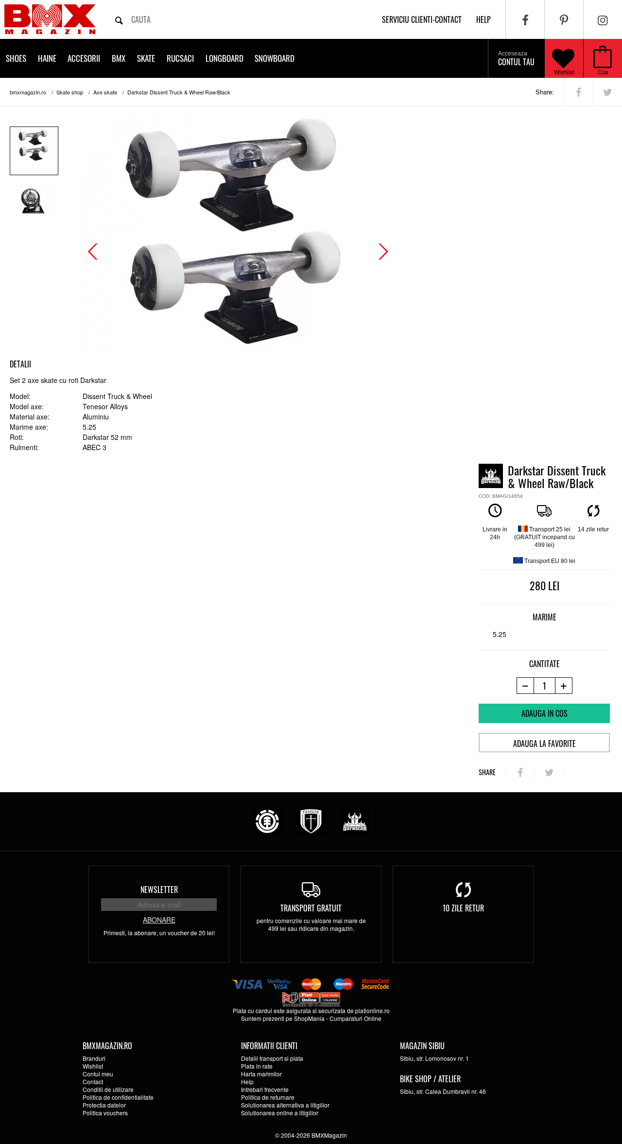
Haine (47, 58)
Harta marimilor (261, 1074)
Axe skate (105, 92)
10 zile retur (463, 908)
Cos (603, 72)
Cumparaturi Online (355, 1018)
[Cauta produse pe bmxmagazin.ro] (119, 19)
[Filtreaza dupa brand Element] (267, 820)
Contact (93, 1081)
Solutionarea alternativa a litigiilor (285, 1105)
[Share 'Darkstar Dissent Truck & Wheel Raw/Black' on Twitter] (607, 92)
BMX (118, 58)
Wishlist (564, 72)
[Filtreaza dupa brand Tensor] (311, 820)
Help (247, 1081)
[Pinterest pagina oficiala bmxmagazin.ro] (564, 19)
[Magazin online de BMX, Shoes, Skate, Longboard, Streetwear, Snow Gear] (50, 19)
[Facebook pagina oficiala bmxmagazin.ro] (525, 19)
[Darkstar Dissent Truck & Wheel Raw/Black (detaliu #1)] (34, 206)
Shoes (16, 58)
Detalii (20, 364)
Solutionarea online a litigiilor (279, 1112)
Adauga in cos (544, 713)
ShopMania (309, 1018)
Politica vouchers (105, 1112)
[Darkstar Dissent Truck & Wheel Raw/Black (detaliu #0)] (34, 151)
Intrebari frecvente (265, 1089)
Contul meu (98, 1074)
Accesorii (84, 58)
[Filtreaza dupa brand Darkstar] (354, 820)
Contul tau (516, 59)
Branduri (94, 1058)
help (483, 19)
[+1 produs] (563, 685)
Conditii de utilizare (108, 1089)
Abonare (159, 920)
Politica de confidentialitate (118, 1097)
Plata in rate (257, 1066)
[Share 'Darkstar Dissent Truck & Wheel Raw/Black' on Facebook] (578, 92)
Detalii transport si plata (272, 1058)
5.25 (499, 634)
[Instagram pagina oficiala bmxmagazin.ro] (603, 19)
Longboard (224, 58)
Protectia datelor (104, 1105)
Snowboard (274, 58)
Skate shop (69, 92)
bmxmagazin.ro (28, 92)
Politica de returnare (267, 1097)
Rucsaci (180, 58)
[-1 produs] (525, 685)
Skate (146, 58)
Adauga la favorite (544, 743)
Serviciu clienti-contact (422, 19)
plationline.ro (372, 1010)
